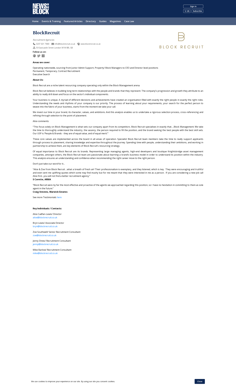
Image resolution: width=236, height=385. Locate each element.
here (59, 197)
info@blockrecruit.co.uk (65, 44)
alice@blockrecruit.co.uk (45, 217)
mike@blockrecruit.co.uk (45, 253)
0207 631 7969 (42, 44)
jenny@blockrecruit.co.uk (45, 244)
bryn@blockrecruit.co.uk (45, 226)
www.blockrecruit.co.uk (91, 44)
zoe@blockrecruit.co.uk (44, 235)
